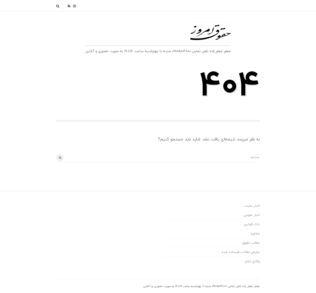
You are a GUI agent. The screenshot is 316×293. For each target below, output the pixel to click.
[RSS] (69, 5)
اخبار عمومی (251, 215)
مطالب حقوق (251, 243)
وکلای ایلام (252, 261)
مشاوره (255, 233)
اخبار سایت (252, 205)
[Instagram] (74, 5)
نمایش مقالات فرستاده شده (241, 252)
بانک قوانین (252, 224)
